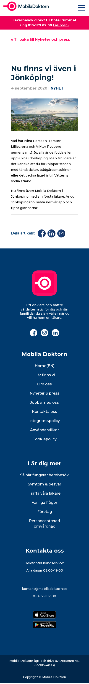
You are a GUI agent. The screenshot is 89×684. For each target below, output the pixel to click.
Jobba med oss (44, 402)
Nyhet (57, 88)
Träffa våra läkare (44, 493)
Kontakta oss (44, 411)
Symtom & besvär (44, 484)
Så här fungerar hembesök (44, 475)
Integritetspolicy (44, 421)
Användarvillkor (44, 430)
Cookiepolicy (44, 439)
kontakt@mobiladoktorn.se (44, 589)
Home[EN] (44, 366)
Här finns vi (44, 375)
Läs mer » (61, 25)
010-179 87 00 (44, 596)
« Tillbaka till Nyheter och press (40, 39)
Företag (44, 512)
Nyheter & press (44, 393)
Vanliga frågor (44, 502)
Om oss (44, 384)
